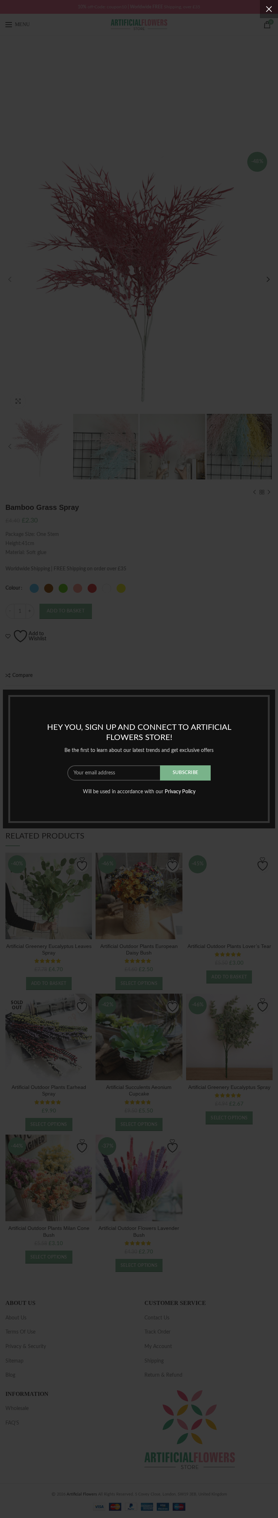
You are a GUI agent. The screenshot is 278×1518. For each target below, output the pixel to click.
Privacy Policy (180, 791)
